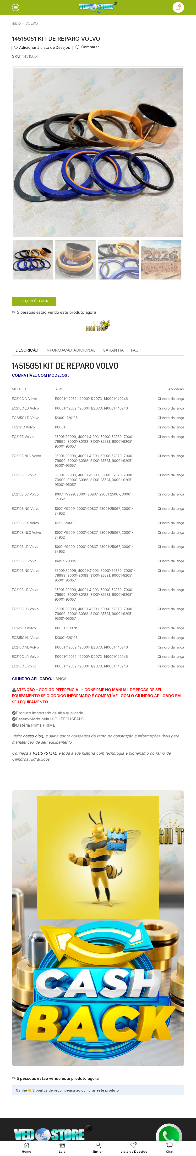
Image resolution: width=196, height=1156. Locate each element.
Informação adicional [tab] (70, 350)
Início (16, 23)
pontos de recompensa (55, 1090)
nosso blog (33, 736)
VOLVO (31, 23)
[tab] (27, 350)
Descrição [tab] (27, 350)
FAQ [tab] (134, 350)
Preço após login (34, 301)
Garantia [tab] (113, 350)
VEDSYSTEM (44, 753)
